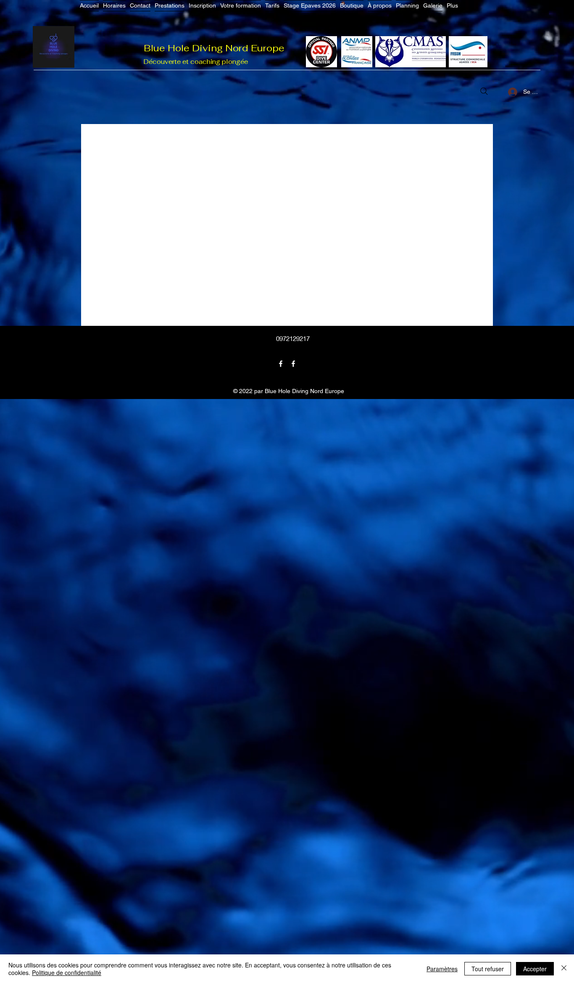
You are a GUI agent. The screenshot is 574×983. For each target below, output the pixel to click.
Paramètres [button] (442, 969)
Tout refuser (487, 969)
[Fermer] (564, 968)
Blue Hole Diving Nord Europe (214, 48)
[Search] (484, 91)
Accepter (535, 969)
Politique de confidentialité (66, 972)
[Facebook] (280, 363)
